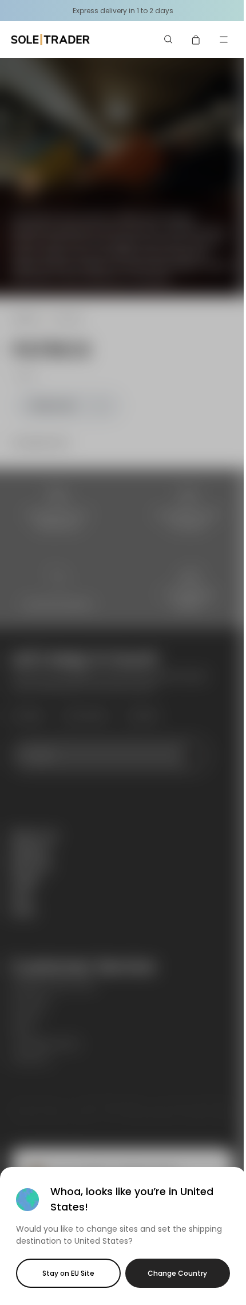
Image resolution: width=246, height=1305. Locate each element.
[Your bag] (196, 39)
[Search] (168, 39)
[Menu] (223, 39)
